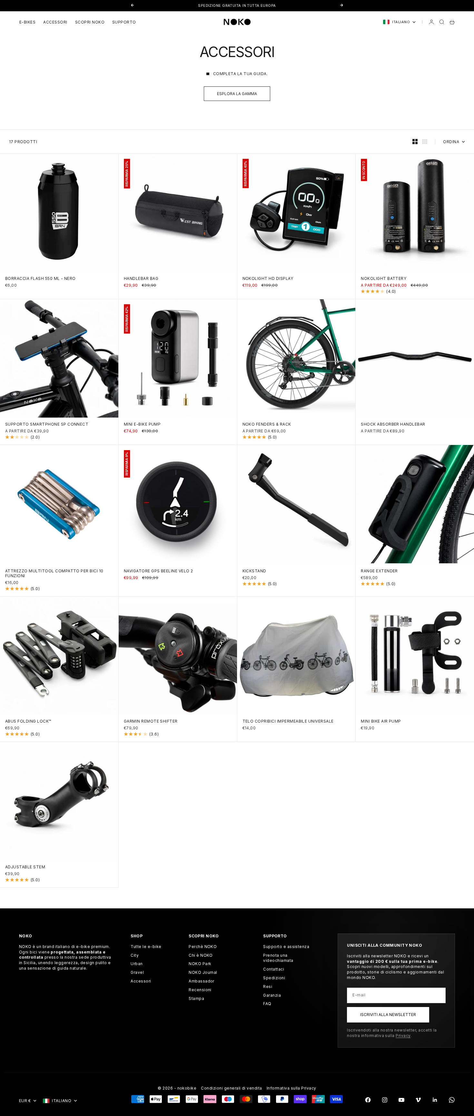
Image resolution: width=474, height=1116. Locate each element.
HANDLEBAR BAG (141, 279)
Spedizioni (274, 977)
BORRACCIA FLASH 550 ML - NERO (40, 279)
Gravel (137, 972)
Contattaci (273, 969)
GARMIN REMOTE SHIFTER (151, 722)
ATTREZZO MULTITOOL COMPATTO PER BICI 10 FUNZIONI (54, 573)
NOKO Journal (203, 972)
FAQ (267, 1003)
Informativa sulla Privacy (291, 1088)
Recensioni (200, 989)
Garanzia (272, 995)
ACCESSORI (55, 22)
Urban (137, 963)
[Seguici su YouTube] (401, 1100)
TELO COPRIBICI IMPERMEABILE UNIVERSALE (288, 722)
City (135, 955)
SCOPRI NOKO (89, 22)
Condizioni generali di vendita (231, 1088)
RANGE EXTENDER (379, 571)
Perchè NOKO (203, 946)
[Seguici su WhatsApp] (452, 1100)
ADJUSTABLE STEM (25, 867)
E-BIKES (27, 22)
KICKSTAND (254, 571)
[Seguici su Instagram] (384, 1100)
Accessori (141, 981)
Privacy (403, 1035)
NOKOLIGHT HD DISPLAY (267, 279)
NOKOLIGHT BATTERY (383, 279)
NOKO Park (200, 963)
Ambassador (201, 981)
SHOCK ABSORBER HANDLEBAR (393, 425)
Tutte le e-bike (146, 946)
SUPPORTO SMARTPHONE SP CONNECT (46, 425)
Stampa (196, 998)
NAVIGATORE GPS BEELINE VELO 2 (158, 571)
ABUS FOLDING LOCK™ (28, 722)
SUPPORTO (124, 22)
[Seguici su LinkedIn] (435, 1100)
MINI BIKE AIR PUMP (381, 722)
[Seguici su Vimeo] (418, 1100)
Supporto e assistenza (286, 946)
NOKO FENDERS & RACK (266, 425)
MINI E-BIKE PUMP (142, 425)
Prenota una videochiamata (278, 958)
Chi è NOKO (201, 955)
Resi (267, 986)
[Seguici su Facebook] (368, 1100)
